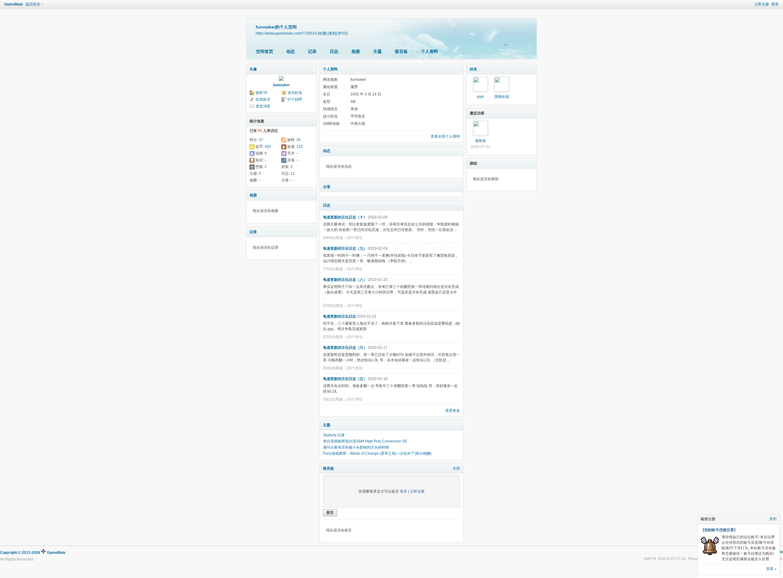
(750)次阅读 (333, 269)
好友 (473, 69)
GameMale (13, 4)
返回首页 (32, 4)
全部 (456, 468)
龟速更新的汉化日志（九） (345, 248)
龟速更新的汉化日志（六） (345, 347)
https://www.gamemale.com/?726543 (286, 33)
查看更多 (452, 410)
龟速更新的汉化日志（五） (345, 379)
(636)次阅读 (333, 368)
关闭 (773, 519)
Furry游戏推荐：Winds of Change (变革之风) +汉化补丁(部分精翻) (377, 453)
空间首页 (264, 51)
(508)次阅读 (333, 306)
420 (268, 146)
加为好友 (295, 93)
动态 (290, 51)
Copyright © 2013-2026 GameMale (32, 552)
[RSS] (342, 33)
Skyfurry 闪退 (334, 435)
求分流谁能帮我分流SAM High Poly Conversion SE (365, 441)
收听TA (261, 93)
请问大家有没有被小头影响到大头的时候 (356, 447)
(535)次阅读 (333, 337)
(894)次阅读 (333, 238)
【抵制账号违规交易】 (719, 530)
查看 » (771, 569)
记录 (312, 51)
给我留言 (263, 99)
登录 (775, 4)
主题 (377, 51)
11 (293, 173)
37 (261, 140)
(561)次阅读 (333, 399)
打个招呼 (295, 99)
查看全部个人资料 (445, 136)
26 (298, 140)
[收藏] (322, 33)
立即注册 (761, 4)
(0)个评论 (354, 238)
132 (299, 146)
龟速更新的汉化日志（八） (345, 280)
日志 (334, 51)
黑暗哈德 (501, 97)
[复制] (332, 33)
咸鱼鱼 (480, 141)
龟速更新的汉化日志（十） (345, 217)
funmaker (281, 85)
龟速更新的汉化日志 (339, 316)
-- (297, 153)
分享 (326, 187)
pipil (480, 97)
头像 (253, 69)
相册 (355, 51)
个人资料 (429, 51)
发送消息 (263, 106)
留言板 (401, 51)
